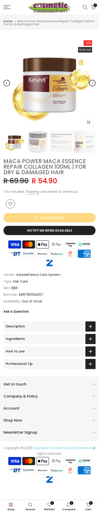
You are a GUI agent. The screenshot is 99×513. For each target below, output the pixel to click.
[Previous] (6, 83)
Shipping (32, 191)
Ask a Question (16, 311)
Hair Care (20, 281)
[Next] (92, 83)
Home (8, 21)
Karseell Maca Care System (39, 274)
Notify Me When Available (49, 230)
